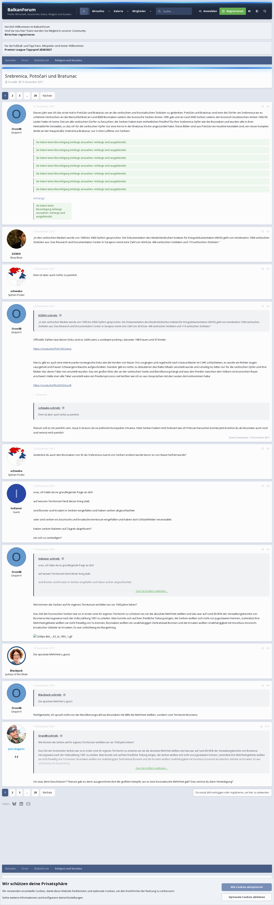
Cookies (40, 891)
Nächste (47, 95)
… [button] (27, 95)
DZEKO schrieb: (48, 315)
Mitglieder (139, 11)
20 (35, 95)
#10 (267, 726)
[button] (109, 11)
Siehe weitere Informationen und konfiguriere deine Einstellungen (42, 897)
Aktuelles (98, 11)
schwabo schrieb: (49, 408)
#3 (268, 269)
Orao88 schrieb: (48, 735)
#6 (268, 486)
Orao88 (12, 82)
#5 (268, 448)
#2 (268, 231)
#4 (268, 306)
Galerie (118, 11)
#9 (268, 685)
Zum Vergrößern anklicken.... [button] (152, 591)
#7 (268, 549)
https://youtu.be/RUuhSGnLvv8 (52, 385)
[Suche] (265, 11)
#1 (268, 106)
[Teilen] (262, 106)
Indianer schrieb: (49, 558)
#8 (268, 648)
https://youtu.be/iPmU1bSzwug (52, 348)
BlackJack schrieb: (50, 694)
